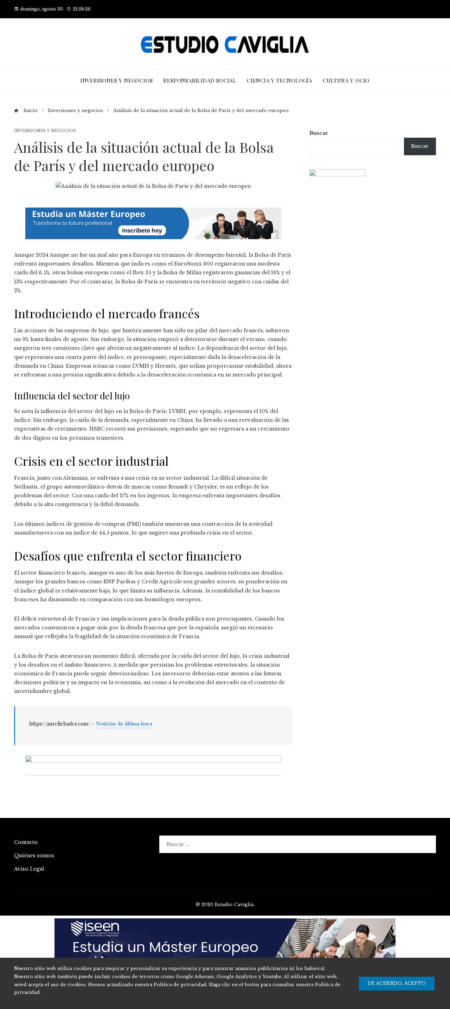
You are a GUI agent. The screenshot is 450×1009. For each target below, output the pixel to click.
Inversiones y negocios (45, 131)
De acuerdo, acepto (397, 983)
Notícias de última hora (124, 723)
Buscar (318, 133)
